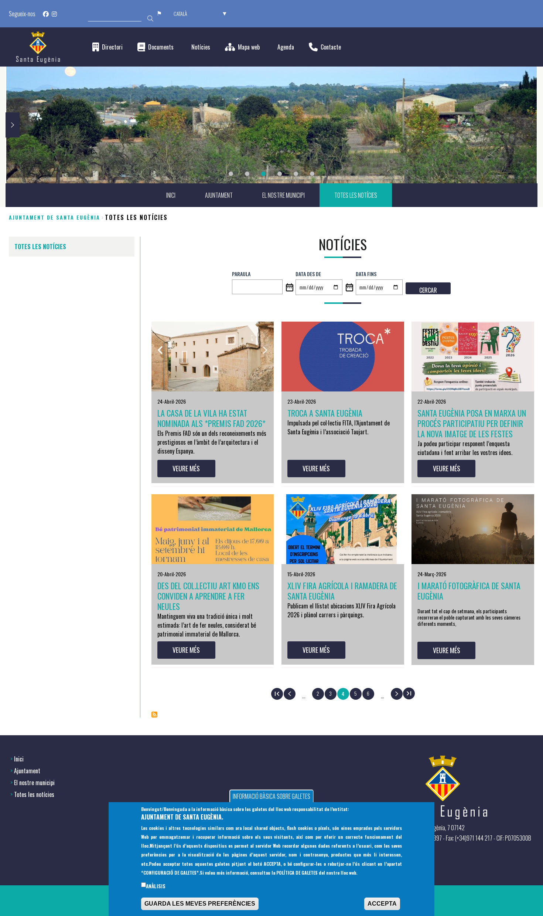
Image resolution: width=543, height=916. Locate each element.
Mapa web (249, 47)
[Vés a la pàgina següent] (397, 694)
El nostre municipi (34, 782)
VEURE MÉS (186, 468)
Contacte (331, 47)
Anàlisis (155, 886)
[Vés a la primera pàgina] (277, 694)
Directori (112, 47)
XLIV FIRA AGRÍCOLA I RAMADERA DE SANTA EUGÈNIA (342, 591)
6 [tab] (312, 174)
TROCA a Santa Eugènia (324, 413)
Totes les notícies (34, 794)
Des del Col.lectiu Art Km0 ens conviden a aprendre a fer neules (208, 596)
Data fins (366, 274)
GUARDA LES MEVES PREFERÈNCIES (199, 903)
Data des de (308, 274)
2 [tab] (247, 174)
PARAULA (241, 274)
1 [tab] (231, 174)
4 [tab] (279, 174)
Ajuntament (27, 770)
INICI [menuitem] (170, 195)
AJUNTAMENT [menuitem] (219, 195)
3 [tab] (263, 174)
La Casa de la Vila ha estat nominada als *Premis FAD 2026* (211, 418)
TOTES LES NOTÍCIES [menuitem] (355, 195)
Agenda (285, 47)
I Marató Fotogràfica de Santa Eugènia (468, 591)
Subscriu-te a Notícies (154, 714)
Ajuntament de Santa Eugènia (54, 217)
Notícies (200, 47)
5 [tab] (296, 174)
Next (13, 125)
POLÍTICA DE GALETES (297, 872)
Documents (161, 47)
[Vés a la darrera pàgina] (409, 693)
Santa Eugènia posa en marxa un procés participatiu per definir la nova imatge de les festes (471, 423)
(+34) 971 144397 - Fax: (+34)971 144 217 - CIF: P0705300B (467, 838)
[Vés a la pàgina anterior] (290, 694)
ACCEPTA (382, 903)
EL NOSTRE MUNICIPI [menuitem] (283, 195)
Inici (19, 758)
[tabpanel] (271, 125)
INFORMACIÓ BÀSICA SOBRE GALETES (271, 796)
